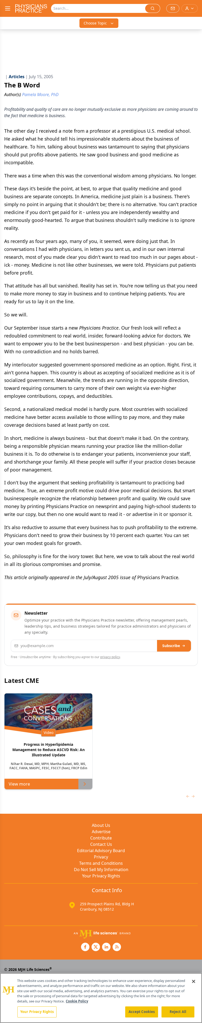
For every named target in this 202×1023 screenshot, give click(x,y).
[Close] (193, 981)
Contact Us (101, 844)
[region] (101, 998)
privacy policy (110, 657)
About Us (101, 825)
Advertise (101, 832)
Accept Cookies (142, 1011)
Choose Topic (95, 23)
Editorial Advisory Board (101, 850)
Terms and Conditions (101, 863)
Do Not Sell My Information (101, 869)
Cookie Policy (77, 1001)
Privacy (101, 857)
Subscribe (171, 645)
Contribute (101, 838)
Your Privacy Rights (101, 876)
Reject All (178, 1011)
